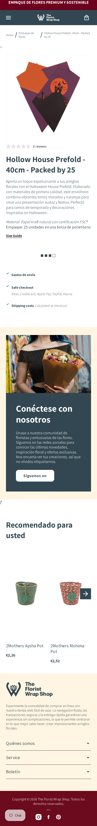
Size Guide (14, 235)
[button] (8, 17)
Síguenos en (35, 475)
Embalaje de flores (26, 35)
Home (9, 35)
